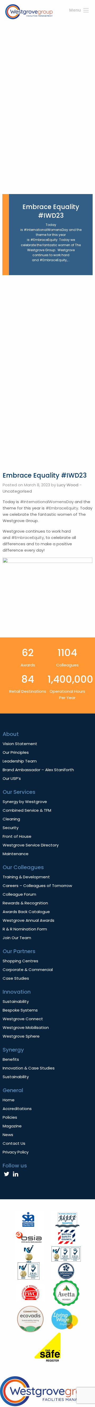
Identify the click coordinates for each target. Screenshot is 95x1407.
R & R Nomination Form (25, 929)
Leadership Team (20, 761)
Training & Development (26, 877)
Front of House (17, 836)
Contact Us (14, 1143)
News (8, 1134)
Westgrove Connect (23, 1019)
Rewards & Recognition (25, 903)
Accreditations (17, 1108)
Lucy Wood (67, 485)
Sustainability (16, 1001)
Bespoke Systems (20, 1010)
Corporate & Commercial (28, 969)
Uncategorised (17, 491)
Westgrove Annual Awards (28, 920)
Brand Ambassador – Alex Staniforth (38, 769)
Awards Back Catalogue (26, 911)
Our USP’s (12, 778)
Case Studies (16, 978)
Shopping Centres (20, 961)
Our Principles (16, 752)
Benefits (11, 1059)
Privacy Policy (15, 1152)
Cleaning (11, 819)
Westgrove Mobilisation (26, 1027)
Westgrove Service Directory (31, 845)
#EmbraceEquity (62, 508)
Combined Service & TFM (27, 810)
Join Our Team (17, 937)
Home (9, 1100)
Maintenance (15, 853)
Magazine (12, 1126)
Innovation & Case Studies (29, 1068)
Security (10, 827)
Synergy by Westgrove (25, 801)
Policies (10, 1117)
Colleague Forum (19, 894)
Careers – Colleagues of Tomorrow (37, 885)
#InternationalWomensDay (47, 501)
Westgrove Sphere (21, 1036)
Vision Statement (20, 743)
